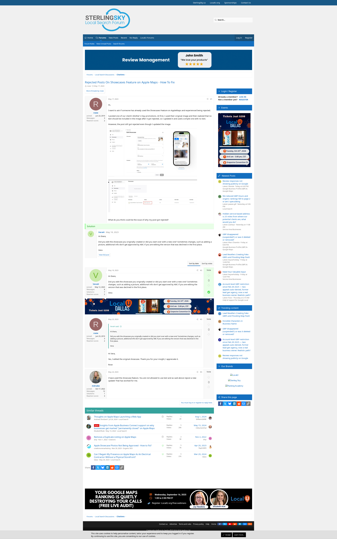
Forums (102, 37)
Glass (96, 460)
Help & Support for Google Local (235, 300)
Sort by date (194, 263)
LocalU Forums (147, 37)
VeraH (101, 232)
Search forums (119, 44)
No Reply (134, 37)
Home (90, 37)
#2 (201, 270)
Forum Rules (89, 44)
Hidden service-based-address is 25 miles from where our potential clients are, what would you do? (236, 217)
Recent (124, 37)
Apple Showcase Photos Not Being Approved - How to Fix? (123, 445)
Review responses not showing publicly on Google (235, 182)
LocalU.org (215, 2)
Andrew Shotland (101, 419)
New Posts (113, 37)
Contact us (163, 524)
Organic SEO (128, 448)
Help (207, 524)
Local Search (123, 419)
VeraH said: (114, 326)
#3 (201, 319)
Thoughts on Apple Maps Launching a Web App (117, 416)
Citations (112, 439)
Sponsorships (230, 2)
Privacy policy (198, 524)
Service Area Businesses (232, 229)
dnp (95, 439)
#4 (201, 372)
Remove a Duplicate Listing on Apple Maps (115, 437)
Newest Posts (228, 175)
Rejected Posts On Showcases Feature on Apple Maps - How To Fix (130, 82)
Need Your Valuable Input (234, 271)
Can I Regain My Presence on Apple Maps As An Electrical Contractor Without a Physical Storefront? (122, 456)
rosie (89, 86)
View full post (104, 255)
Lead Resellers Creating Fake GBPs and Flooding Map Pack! (236, 255)
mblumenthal (201, 428)
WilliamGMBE (201, 419)
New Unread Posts (103, 44)
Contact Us (246, 2)
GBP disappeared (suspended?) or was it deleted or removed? (236, 237)
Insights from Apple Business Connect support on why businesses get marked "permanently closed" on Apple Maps (124, 427)
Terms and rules (185, 524)
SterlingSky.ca (199, 2)
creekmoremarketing (102, 448)
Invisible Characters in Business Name (233, 322)
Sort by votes (207, 263)
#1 (211, 99)
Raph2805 (202, 448)
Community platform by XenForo (169, 530)
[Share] (207, 99)
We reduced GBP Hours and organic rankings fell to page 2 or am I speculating (236, 199)
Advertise (173, 524)
